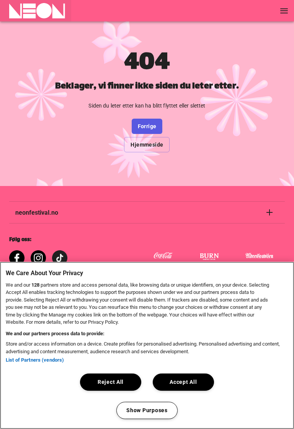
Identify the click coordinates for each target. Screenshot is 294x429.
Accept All (183, 382)
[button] (35, 10)
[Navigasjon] (284, 10)
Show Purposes (146, 410)
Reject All (111, 382)
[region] (147, 345)
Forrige (147, 126)
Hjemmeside (147, 145)
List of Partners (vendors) (35, 360)
